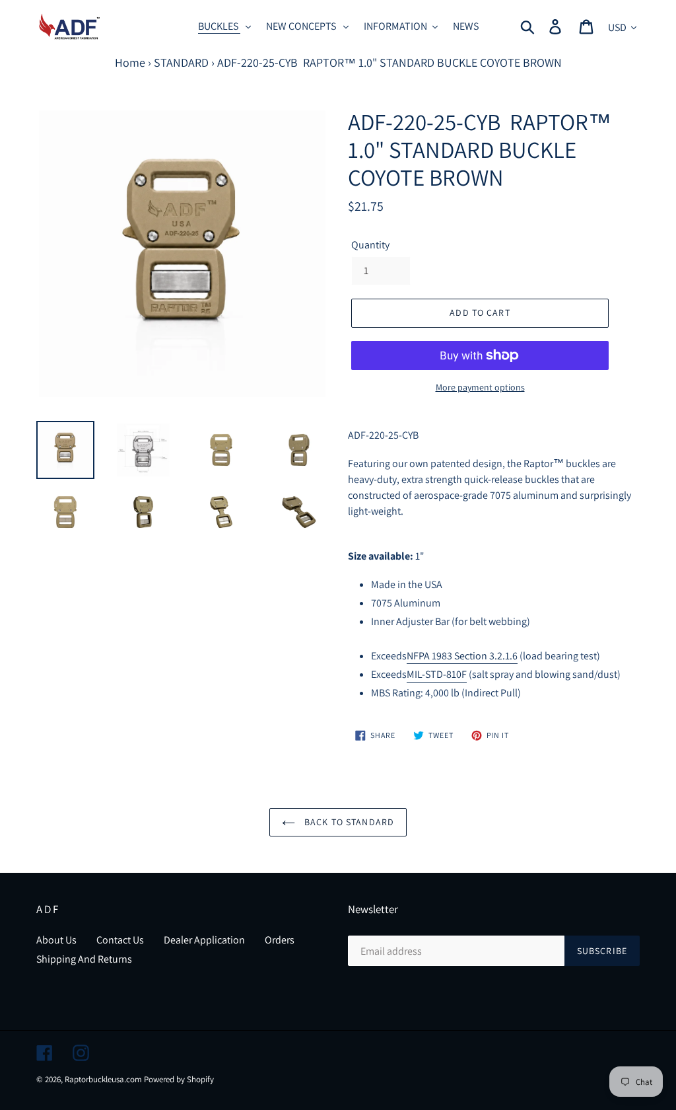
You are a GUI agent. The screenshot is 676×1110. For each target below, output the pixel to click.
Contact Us (120, 940)
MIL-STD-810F (437, 674)
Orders (279, 940)
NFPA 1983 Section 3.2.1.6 (462, 656)
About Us (56, 940)
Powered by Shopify (179, 1079)
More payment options (480, 387)
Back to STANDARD (348, 822)
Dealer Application (204, 940)
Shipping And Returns (84, 959)
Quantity (370, 245)
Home (130, 62)
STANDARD (181, 62)
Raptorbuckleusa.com (103, 1079)
